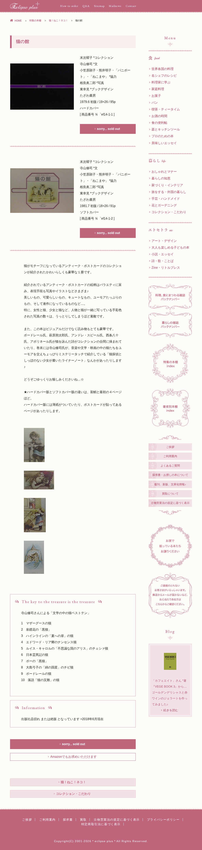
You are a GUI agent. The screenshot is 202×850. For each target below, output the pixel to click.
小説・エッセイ (163, 254)
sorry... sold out (108, 128)
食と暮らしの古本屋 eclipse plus (25, 6)
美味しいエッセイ (164, 143)
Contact (131, 6)
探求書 (68, 819)
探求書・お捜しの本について (170, 474)
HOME (18, 20)
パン (155, 102)
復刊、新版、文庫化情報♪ (170, 484)
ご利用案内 (170, 456)
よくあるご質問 (170, 465)
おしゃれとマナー (164, 171)
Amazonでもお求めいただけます (73, 756)
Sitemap (99, 6)
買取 (83, 819)
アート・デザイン (164, 240)
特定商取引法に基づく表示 (101, 824)
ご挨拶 (170, 446)
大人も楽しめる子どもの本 (170, 247)
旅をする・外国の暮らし (169, 192)
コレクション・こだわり (73, 793)
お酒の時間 (159, 116)
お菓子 (156, 95)
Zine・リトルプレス (166, 267)
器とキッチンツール (166, 129)
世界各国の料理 (163, 69)
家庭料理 (158, 89)
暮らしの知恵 (161, 178)
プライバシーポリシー (163, 819)
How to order (69, 6)
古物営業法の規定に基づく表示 (170, 502)
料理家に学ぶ (161, 82)
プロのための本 (163, 136)
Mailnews (115, 6)
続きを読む (170, 710)
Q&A (86, 6)
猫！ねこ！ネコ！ (58, 20)
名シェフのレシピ (164, 75)
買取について (170, 493)
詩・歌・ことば (163, 261)
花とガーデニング (164, 205)
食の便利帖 (159, 122)
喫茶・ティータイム (166, 109)
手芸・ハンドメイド (166, 198)
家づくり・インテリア (167, 185)
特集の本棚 (35, 20)
